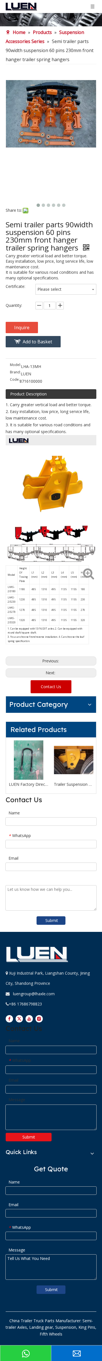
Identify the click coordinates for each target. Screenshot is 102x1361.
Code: (15, 380)
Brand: (15, 372)
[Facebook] (9, 1018)
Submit (51, 920)
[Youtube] (29, 1018)
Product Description (28, 394)
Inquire (21, 327)
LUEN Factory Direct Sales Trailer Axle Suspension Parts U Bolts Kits (28, 784)
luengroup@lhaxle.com (34, 993)
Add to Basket (37, 342)
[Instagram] (39, 1018)
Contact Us (51, 686)
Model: (15, 365)
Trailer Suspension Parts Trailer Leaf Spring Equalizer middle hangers (73, 784)
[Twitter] (19, 1018)
